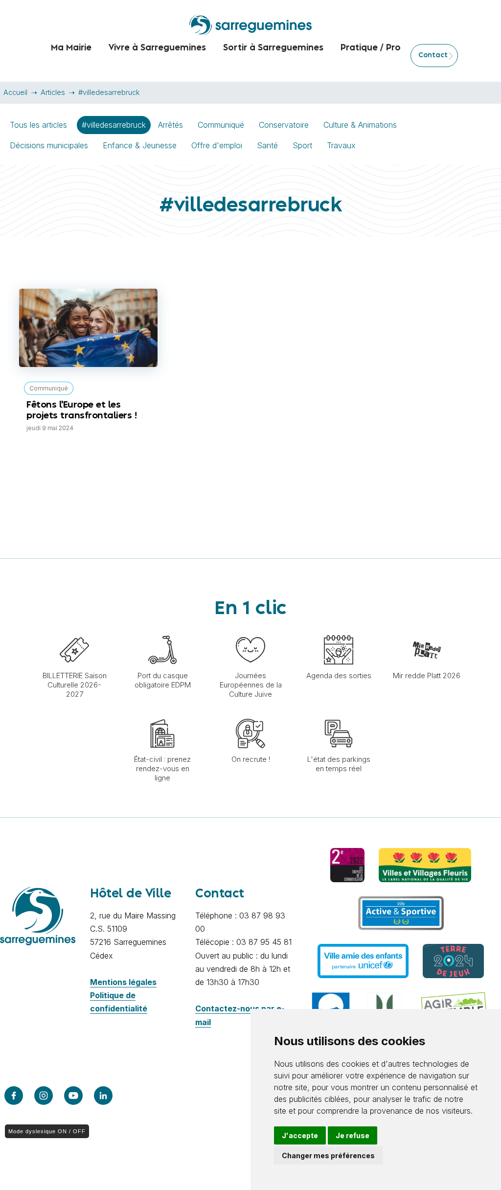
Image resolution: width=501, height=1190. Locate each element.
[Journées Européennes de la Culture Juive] (250, 630)
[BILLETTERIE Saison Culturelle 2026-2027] (74, 630)
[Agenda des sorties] (339, 630)
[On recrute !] (250, 714)
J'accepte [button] (300, 1135)
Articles (53, 92)
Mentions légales (123, 982)
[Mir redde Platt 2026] (427, 630)
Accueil (15, 92)
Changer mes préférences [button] (328, 1155)
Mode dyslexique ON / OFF (47, 1131)
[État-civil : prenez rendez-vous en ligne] (162, 714)
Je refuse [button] (352, 1135)
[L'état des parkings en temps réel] (339, 714)
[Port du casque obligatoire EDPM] (162, 630)
